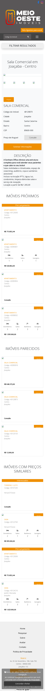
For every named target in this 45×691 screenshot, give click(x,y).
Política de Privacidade (31, 680)
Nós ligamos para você (32, 30)
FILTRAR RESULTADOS (22, 45)
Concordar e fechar (22, 684)
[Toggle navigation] (37, 37)
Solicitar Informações (22, 146)
